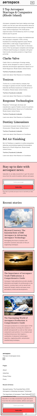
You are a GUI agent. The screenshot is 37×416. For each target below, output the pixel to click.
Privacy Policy (7, 376)
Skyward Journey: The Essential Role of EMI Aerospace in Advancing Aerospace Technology (17, 390)
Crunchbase (27, 75)
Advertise (6, 373)
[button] (32, 2)
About (5, 370)
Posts (4, 379)
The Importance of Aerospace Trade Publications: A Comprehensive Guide (18, 395)
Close (33, 395)
